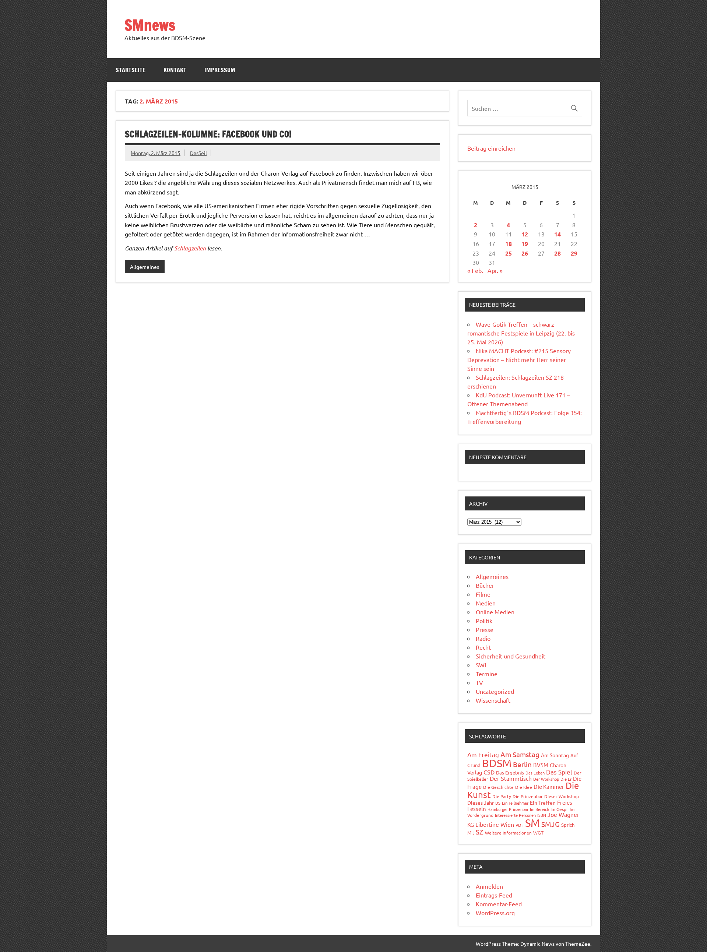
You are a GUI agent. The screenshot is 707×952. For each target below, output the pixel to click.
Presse (484, 629)
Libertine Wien (494, 824)
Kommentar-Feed (499, 903)
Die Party (501, 796)
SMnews (149, 24)
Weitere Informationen (508, 833)
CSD (489, 772)
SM (532, 822)
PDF (520, 825)
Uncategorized (495, 691)
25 (508, 253)
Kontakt (174, 70)
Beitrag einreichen (491, 148)
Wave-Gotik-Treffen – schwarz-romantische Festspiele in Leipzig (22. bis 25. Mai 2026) (521, 332)
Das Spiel (559, 772)
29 (574, 253)
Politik (484, 620)
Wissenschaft (493, 700)
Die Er (565, 779)
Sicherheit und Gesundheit (510, 656)
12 (524, 234)
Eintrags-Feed (494, 895)
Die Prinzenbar (528, 796)
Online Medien (495, 611)
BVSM (540, 764)
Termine (486, 673)
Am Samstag (519, 754)
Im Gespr (559, 809)
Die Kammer (549, 786)
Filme (483, 594)
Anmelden (489, 886)
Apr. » (495, 270)
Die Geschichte (498, 787)
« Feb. (475, 270)
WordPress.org (495, 912)
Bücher (485, 585)
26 (524, 253)
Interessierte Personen (515, 815)
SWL (482, 664)
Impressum (219, 70)
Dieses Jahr (480, 802)
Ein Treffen (543, 802)
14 (557, 234)
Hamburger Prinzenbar (508, 809)
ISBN (541, 815)
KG (470, 824)
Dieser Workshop (561, 796)
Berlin (522, 764)
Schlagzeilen (190, 248)
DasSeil (198, 153)
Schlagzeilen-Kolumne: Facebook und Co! (208, 134)
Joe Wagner (563, 814)
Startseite (130, 70)
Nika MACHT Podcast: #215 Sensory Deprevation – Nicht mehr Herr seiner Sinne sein (519, 359)
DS (497, 803)
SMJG (550, 823)
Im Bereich (539, 809)
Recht (483, 647)
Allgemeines (144, 266)
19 (524, 243)
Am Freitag (483, 754)
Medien (486, 603)
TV (479, 682)
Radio (483, 638)
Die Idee (523, 787)
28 (557, 253)
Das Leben (535, 773)
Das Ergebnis (510, 772)
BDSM (496, 763)
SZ (479, 831)
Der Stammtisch (511, 778)
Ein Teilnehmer (515, 803)
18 (508, 243)
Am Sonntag (555, 755)
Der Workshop (546, 779)
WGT (538, 832)
